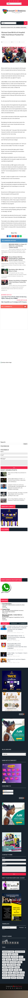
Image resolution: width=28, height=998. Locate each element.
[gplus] (10, 988)
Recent (5, 623)
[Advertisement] (14, 346)
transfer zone (20, 975)
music (23, 27)
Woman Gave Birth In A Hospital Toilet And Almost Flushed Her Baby (18, 282)
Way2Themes (19, 986)
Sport (4, 964)
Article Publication (19, 951)
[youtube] (18, 1)
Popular (14, 623)
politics (22, 972)
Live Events (14, 959)
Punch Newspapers (7, 603)
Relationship (13, 962)
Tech (19, 964)
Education (15, 954)
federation (5, 969)
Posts (5, 790)
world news (20, 977)
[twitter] (9, 1)
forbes (11, 969)
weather (13, 977)
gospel (16, 969)
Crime (9, 954)
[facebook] (11, 1)
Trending (5, 967)
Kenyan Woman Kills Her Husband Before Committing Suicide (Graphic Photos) (17, 258)
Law (4, 959)
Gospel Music (14, 956)
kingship (5, 972)
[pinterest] (21, 988)
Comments (22, 623)
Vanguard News (6, 609)
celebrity (11, 967)
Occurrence (5, 962)
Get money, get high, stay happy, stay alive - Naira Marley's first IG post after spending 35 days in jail (17, 494)
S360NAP (20, 962)
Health (21, 956)
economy (17, 967)
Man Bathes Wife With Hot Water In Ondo (16, 270)
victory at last (6, 977)
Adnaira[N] (21, 714)
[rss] (16, 1)
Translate (7, 929)
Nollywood (21, 959)
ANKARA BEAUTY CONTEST (8, 951)
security (5, 975)
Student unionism (12, 964)
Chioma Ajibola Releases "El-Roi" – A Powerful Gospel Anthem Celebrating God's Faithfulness (16, 480)
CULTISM (4, 954)
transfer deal (12, 975)
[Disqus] (14, 381)
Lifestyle (8, 959)
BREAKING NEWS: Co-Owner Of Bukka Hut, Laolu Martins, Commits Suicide (18, 246)
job (20, 969)
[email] (17, 988)
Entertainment (6, 956)
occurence (22, 42)
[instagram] (14, 1)
